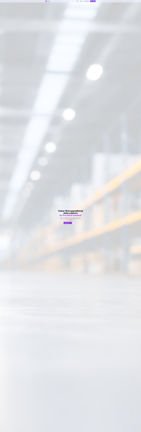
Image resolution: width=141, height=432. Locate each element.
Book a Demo (93, 1)
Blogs (81, 1)
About (77, 1)
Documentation (86, 1)
